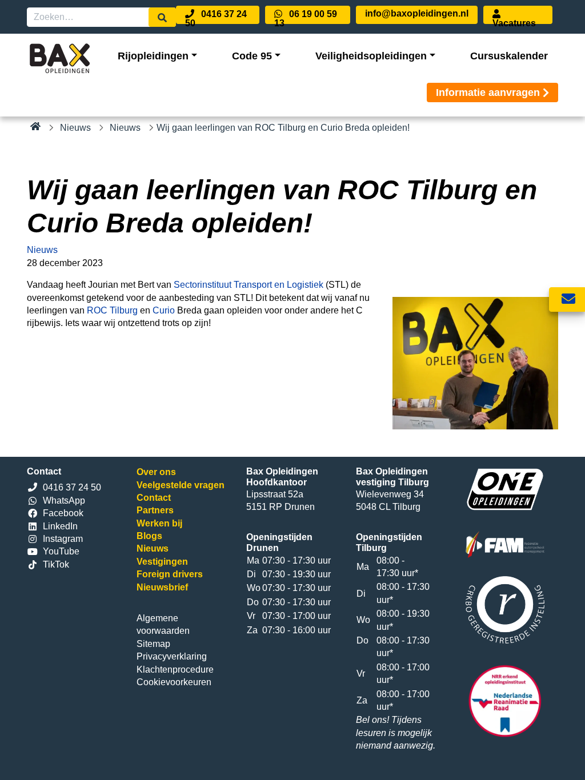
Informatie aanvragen (488, 92)
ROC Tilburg (112, 310)
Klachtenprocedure (175, 669)
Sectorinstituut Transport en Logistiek (248, 285)
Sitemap (153, 644)
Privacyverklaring (172, 656)
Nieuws (75, 127)
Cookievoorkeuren (174, 682)
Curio (164, 310)
